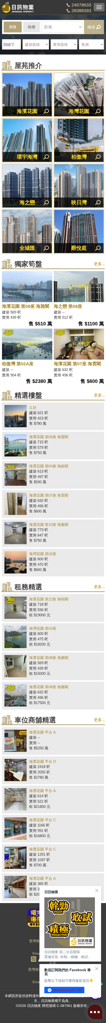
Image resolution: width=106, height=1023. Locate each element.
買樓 (12, 27)
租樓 (31, 27)
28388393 (81, 10)
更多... (99, 264)
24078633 (81, 4)
